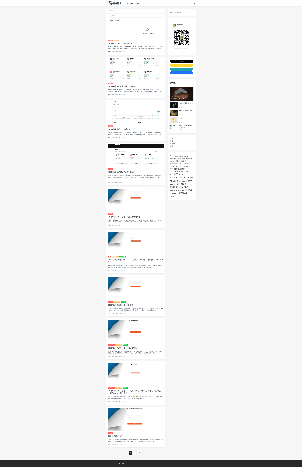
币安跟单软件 (122, 256)
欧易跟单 (111, 40)
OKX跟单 (186, 163)
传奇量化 (112, 51)
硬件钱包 (184, 190)
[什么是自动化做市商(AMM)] (174, 105)
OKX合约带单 (111, 344)
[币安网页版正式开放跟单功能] (174, 113)
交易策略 (181, 169)
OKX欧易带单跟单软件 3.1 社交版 (120, 305)
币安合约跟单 (173, 177)
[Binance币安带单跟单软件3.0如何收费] (174, 128)
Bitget (181, 69)
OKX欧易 (182, 61)
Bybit (179, 158)
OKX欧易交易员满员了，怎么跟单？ (122, 172)
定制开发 (139, 3)
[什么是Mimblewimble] (174, 120)
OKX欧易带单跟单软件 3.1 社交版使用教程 (124, 217)
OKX (176, 161)
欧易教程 (173, 190)
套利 (182, 171)
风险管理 (172, 196)
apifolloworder (178, 12)
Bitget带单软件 (179, 156)
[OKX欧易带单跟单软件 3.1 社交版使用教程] (136, 200)
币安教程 (189, 177)
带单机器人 (173, 184)
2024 (171, 142)
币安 (110, 256)
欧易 (117, 51)
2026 (171, 138)
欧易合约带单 (111, 387)
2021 (171, 146)
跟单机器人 (174, 194)
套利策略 (185, 171)
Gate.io (181, 73)
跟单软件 (132, 3)
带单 (189, 180)
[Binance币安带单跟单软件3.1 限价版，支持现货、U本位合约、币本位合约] (136, 243)
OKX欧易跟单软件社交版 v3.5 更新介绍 (123, 43)
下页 (140, 453)
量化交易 (189, 193)
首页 (127, 3)
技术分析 (180, 184)
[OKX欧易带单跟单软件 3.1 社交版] (136, 288)
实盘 (190, 171)
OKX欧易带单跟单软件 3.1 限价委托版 (122, 348)
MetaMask (172, 161)
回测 (179, 171)
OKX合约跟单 (173, 163)
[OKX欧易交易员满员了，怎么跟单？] (136, 155)
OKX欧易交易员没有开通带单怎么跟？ (122, 129)
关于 (144, 3)
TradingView (186, 166)
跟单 (190, 190)
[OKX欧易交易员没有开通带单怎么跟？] (136, 112)
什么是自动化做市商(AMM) (186, 103)
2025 (171, 140)
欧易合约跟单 (117, 302)
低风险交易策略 (174, 171)
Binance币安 (182, 65)
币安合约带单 (182, 174)
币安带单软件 (115, 256)
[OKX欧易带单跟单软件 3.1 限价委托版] (136, 331)
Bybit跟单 (189, 158)
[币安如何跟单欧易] (136, 419)
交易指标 (173, 169)
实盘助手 (171, 174)
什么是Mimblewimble (184, 118)
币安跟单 (174, 180)
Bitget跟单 (186, 156)
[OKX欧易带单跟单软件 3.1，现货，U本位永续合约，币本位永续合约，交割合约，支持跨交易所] (136, 374)
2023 (171, 143)
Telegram (181, 166)
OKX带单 (110, 302)
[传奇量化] (114, 3)
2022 (171, 145)
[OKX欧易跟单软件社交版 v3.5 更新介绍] (136, 27)
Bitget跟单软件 (174, 158)
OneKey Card (174, 166)
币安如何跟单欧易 (115, 436)
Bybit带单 (184, 158)
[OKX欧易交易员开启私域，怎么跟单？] (136, 69)
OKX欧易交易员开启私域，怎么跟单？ (122, 86)
